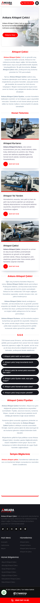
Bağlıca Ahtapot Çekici (9, 575)
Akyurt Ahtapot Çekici (9, 562)
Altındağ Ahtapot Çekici (10, 565)
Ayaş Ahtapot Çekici (9, 569)
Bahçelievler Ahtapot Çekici (11, 579)
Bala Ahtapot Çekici (8, 582)
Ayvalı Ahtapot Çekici (9, 572)
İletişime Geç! (10, 35)
